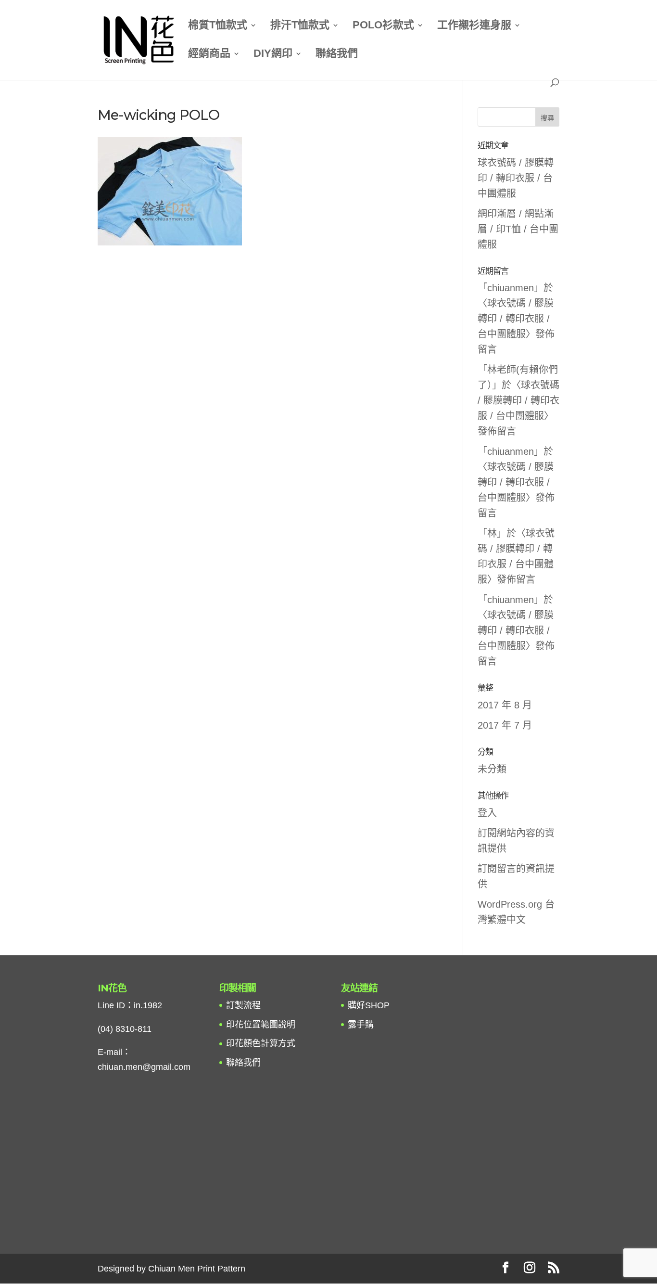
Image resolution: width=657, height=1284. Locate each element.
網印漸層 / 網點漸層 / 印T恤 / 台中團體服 (518, 229)
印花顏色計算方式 (260, 1043)
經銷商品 (209, 54)
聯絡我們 (337, 54)
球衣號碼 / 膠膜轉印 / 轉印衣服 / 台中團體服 (516, 178)
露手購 (361, 1024)
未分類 (492, 769)
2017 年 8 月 (505, 705)
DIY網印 (272, 54)
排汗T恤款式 (299, 26)
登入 (487, 813)
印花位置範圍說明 (260, 1024)
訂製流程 (243, 1005)
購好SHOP (369, 1005)
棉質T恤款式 (217, 26)
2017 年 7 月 (505, 725)
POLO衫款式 (383, 26)
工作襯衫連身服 (474, 26)
